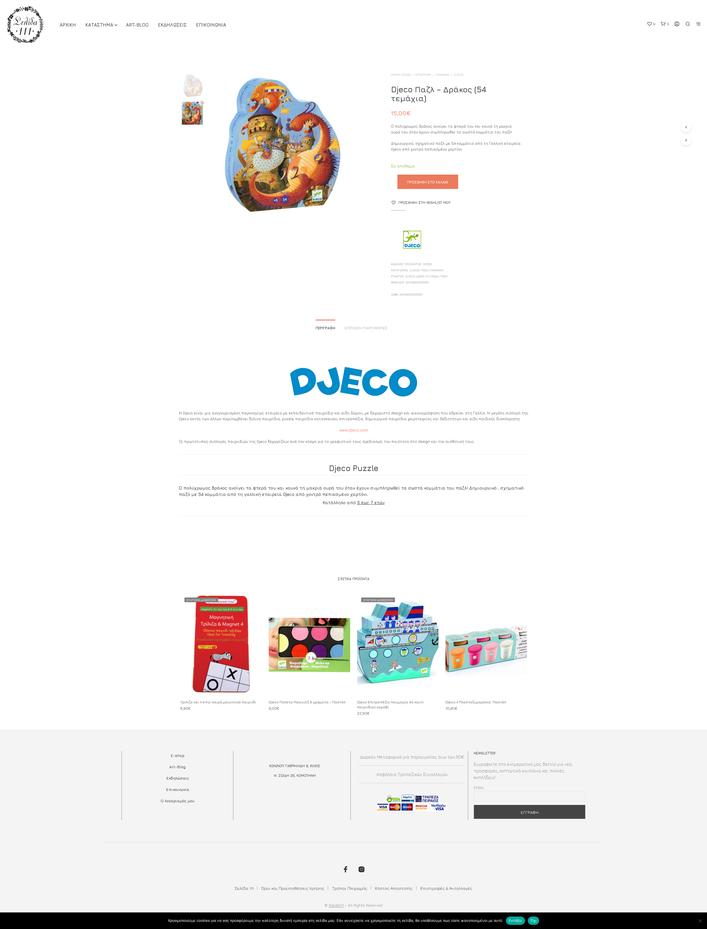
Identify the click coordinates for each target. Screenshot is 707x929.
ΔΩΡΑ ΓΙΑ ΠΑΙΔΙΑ (427, 276)
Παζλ (424, 270)
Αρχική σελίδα (401, 74)
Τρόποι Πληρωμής (349, 888)
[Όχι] (700, 920)
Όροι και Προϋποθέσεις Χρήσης (292, 888)
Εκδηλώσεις (177, 778)
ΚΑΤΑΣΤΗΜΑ (99, 25)
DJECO (458, 74)
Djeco (410, 276)
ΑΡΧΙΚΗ (68, 25)
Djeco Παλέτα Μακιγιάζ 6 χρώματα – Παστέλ (307, 702)
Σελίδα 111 (244, 888)
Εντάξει (515, 920)
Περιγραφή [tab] (325, 328)
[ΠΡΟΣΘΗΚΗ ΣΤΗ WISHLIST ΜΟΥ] (220, 684)
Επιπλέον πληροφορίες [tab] (366, 328)
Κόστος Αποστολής (394, 888)
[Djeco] (411, 240)
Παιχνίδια (442, 74)
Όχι (534, 920)
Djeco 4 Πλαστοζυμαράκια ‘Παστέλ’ (476, 702)
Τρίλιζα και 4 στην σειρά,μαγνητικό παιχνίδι (218, 702)
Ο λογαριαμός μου (177, 800)
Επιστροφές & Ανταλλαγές (446, 888)
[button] (651, 24)
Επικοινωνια (211, 25)
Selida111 (336, 905)
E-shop (177, 755)
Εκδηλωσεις (172, 25)
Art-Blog (137, 25)
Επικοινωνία (177, 789)
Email (479, 787)
